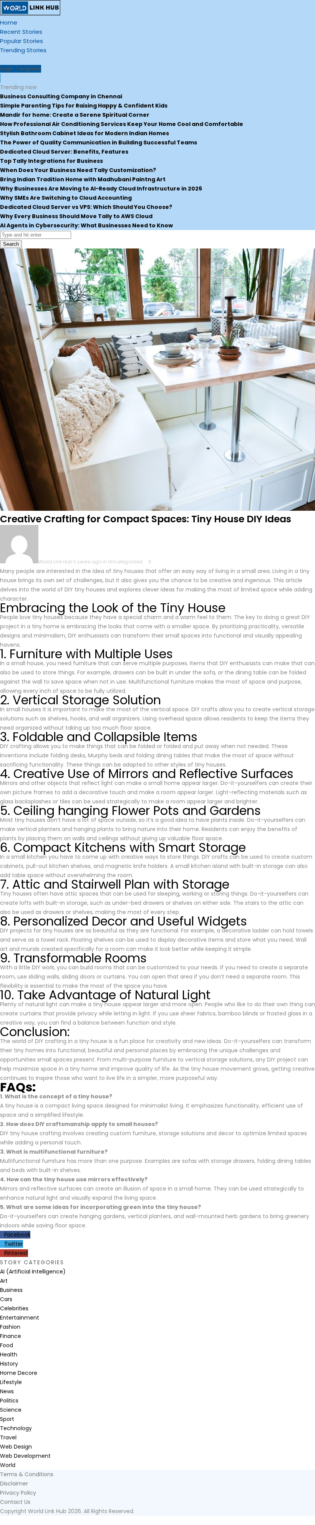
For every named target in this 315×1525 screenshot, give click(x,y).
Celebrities (14, 1308)
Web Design (16, 1446)
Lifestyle (11, 1382)
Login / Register (20, 69)
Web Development (25, 1456)
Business (11, 1290)
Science (11, 1410)
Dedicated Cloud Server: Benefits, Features (64, 152)
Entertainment (19, 1317)
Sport (7, 1419)
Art (4, 1281)
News (7, 1391)
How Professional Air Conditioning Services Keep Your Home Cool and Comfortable (121, 124)
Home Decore (18, 1373)
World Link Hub (55, 561)
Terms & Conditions (26, 1474)
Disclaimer (14, 1483)
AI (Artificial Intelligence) (33, 1271)
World (7, 1465)
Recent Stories (21, 32)
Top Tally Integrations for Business (51, 161)
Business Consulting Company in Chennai (61, 96)
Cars (6, 1299)
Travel (8, 1437)
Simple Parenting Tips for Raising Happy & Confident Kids (83, 105)
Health (8, 1354)
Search (11, 244)
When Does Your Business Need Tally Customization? (78, 170)
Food (6, 1345)
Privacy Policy (18, 1493)
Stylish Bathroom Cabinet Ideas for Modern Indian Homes (84, 133)
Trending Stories (23, 50)
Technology (16, 1428)
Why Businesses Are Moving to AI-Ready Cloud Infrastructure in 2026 (101, 188)
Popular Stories (21, 41)
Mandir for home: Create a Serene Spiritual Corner (74, 115)
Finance (10, 1336)
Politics (9, 1400)
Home (8, 22)
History (9, 1364)
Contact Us (15, 1502)
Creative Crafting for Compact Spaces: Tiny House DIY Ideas (145, 519)
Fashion (10, 1327)
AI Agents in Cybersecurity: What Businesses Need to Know (86, 225)
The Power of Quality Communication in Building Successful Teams (98, 142)
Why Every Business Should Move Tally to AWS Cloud (76, 216)
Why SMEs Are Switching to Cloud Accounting (66, 198)
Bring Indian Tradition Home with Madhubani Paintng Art (83, 179)
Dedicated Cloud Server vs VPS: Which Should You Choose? (86, 207)
